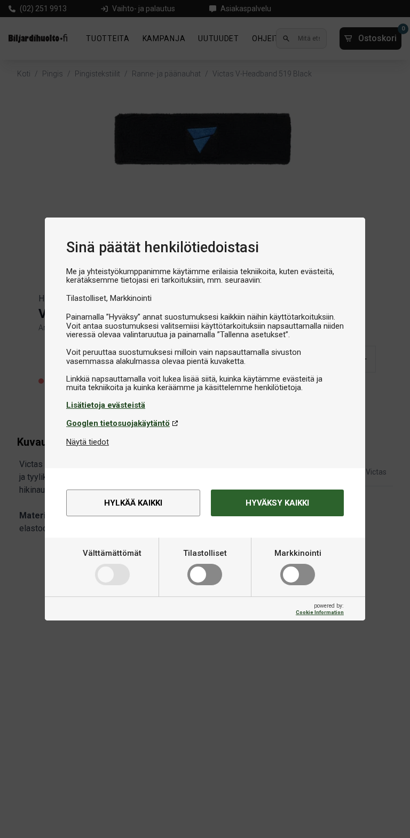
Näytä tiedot (87, 442)
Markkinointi (297, 553)
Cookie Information (320, 612)
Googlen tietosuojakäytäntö (118, 423)
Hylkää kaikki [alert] (133, 503)
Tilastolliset (205, 553)
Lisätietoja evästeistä (105, 405)
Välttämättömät (112, 553)
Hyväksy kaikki (277, 503)
